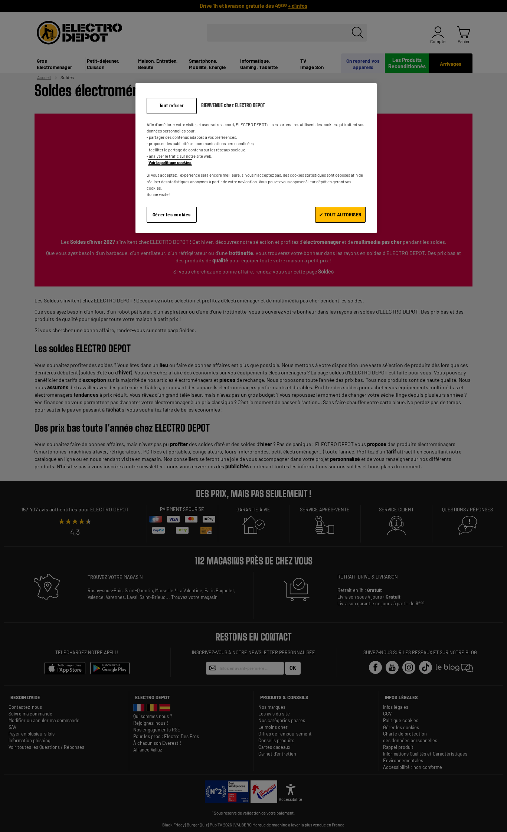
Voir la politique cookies (170, 162)
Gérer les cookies (172, 214)
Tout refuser (172, 105)
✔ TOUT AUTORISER (340, 214)
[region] (256, 158)
